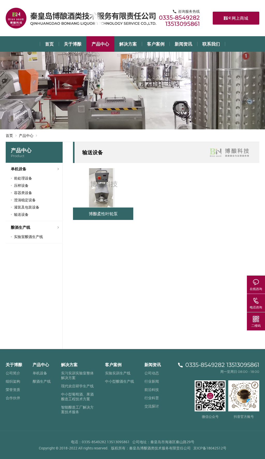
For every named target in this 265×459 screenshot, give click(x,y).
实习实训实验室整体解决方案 (77, 375)
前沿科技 (151, 389)
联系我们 (211, 44)
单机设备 (18, 168)
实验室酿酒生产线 (28, 236)
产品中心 (100, 44)
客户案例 (156, 44)
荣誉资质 (13, 389)
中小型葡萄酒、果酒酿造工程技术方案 (77, 396)
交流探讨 (151, 406)
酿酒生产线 (20, 227)
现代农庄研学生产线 (77, 385)
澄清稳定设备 (25, 199)
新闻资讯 (183, 44)
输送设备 (21, 214)
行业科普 (151, 397)
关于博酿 (73, 44)
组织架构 (13, 381)
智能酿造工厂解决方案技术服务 (77, 409)
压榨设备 (21, 185)
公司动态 (151, 373)
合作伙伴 (13, 397)
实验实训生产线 (117, 373)
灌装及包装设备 (26, 207)
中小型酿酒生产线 (119, 381)
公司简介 (13, 373)
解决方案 (128, 44)
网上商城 (240, 18)
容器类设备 (23, 192)
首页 (49, 44)
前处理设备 (23, 178)
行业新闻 (151, 381)
